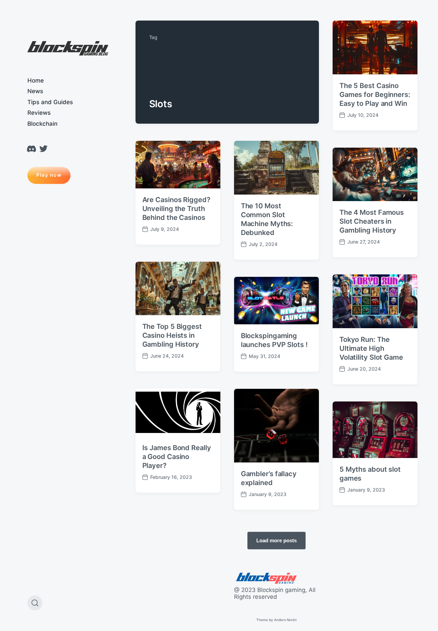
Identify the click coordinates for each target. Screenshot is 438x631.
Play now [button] (49, 175)
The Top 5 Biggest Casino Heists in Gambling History (172, 335)
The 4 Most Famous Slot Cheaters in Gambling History (371, 221)
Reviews (39, 112)
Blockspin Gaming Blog (67, 49)
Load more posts (276, 540)
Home (35, 80)
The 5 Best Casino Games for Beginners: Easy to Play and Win (374, 95)
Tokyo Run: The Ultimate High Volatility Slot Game (371, 348)
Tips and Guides (50, 102)
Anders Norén (285, 620)
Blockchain (42, 123)
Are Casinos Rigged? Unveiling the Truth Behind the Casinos (176, 209)
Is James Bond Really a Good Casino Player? (176, 457)
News (35, 91)
